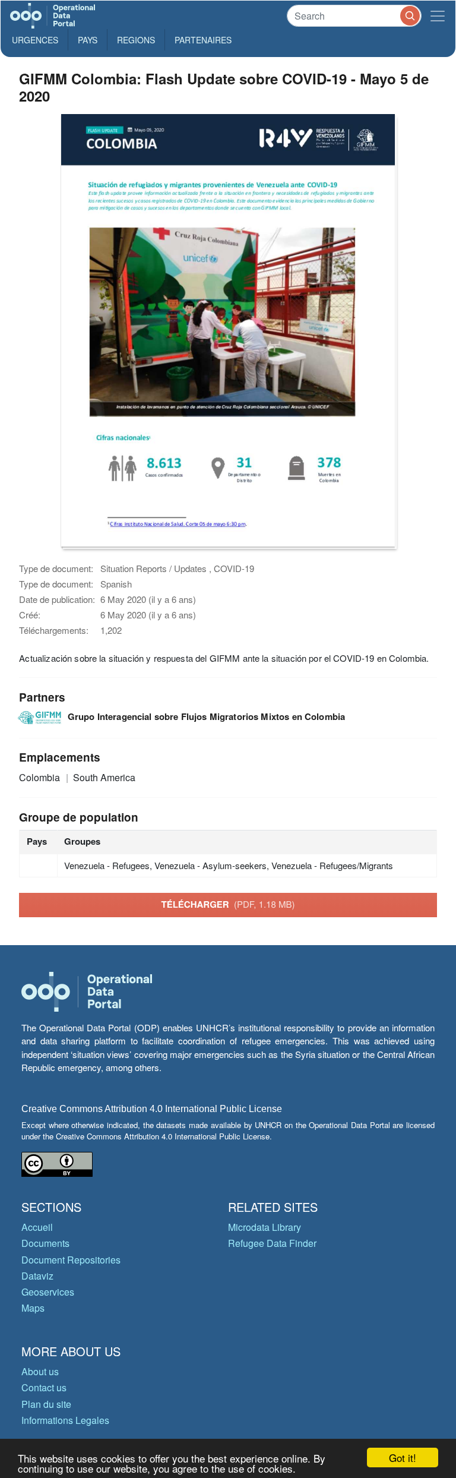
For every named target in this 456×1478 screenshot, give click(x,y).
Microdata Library (264, 1227)
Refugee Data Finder (272, 1243)
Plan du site (46, 1404)
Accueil (37, 1227)
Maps (33, 1308)
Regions (136, 40)
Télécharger (227, 904)
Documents (45, 1243)
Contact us (43, 1387)
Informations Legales (65, 1420)
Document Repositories (71, 1260)
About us (40, 1371)
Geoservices (47, 1292)
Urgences (35, 40)
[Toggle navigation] (438, 15)
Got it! (402, 1457)
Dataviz (37, 1276)
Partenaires (203, 40)
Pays (87, 40)
